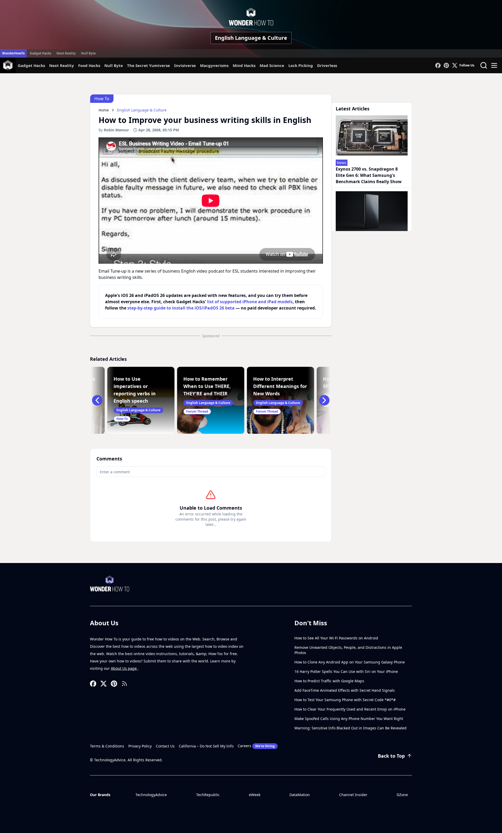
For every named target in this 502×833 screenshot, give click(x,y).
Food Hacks (89, 65)
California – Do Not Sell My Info (206, 746)
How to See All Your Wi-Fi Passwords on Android (336, 637)
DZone (402, 794)
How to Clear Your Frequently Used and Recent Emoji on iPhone (350, 709)
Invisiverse (185, 65)
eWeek (254, 794)
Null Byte (88, 53)
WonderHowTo (13, 53)
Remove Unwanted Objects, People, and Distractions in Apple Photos (348, 650)
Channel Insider (353, 794)
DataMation (299, 794)
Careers (256, 745)
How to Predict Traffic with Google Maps (329, 680)
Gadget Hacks (40, 53)
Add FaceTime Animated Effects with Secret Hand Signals (344, 690)
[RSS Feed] (124, 683)
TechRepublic (208, 794)
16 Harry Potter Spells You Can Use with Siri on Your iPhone (346, 671)
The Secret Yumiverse (148, 65)
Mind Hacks (244, 65)
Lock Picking (300, 65)
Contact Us (165, 746)
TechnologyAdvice (151, 794)
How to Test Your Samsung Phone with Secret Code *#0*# (345, 699)
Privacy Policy (140, 746)
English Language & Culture (251, 37)
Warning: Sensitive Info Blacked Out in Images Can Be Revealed (350, 727)
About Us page (124, 668)
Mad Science (272, 65)
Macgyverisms (214, 65)
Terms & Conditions (107, 746)
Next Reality (66, 53)
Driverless (327, 65)
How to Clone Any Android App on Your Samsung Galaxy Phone (349, 662)
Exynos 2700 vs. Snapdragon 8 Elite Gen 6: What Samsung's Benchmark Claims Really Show (369, 175)
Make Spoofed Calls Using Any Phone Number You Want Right (348, 718)
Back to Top (391, 756)
